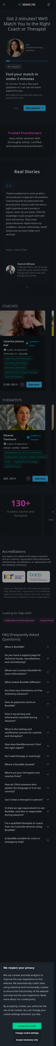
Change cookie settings (27, 1033)
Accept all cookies (27, 1026)
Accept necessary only (27, 1039)
